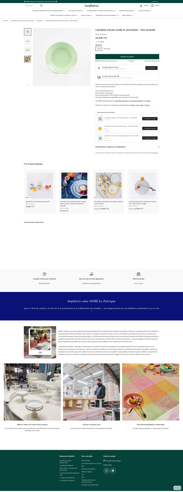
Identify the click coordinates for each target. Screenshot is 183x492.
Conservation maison (126, 10)
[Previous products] (153, 112)
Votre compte (85, 460)
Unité (98, 49)
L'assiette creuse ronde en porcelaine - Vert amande (61, 21)
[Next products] (157, 112)
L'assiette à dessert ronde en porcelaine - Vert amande (120, 118)
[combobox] (34, 5)
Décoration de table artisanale (106, 15)
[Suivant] (27, 84)
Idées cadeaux (127, 15)
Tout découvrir (151, 68)
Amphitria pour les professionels (65, 462)
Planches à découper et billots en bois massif (48, 10)
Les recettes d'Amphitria (67, 480)
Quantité (98, 45)
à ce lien (156, 152)
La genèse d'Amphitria (66, 465)
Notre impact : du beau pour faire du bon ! (68, 469)
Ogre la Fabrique (101, 34)
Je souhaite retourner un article (91, 463)
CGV (82, 474)
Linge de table (86, 15)
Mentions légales (86, 472)
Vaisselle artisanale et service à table (63, 15)
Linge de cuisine (144, 10)
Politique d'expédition (88, 469)
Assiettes (39, 21)
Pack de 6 (107, 49)
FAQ (82, 466)
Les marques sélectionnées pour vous (69, 474)
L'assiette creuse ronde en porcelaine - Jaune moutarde (121, 126)
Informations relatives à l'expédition (110, 147)
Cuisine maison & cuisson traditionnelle (100, 10)
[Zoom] (61, 57)
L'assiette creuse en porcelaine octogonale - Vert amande (121, 136)
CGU (82, 477)
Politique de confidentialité (90, 485)
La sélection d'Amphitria (67, 478)
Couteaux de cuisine (75, 10)
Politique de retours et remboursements (88, 481)
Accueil (5, 21)
